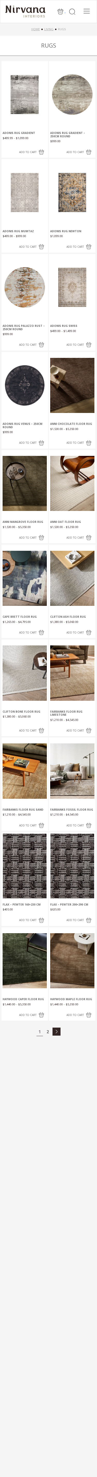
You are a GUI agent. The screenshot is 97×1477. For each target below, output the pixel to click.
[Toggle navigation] (87, 11)
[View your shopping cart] (60, 11)
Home (35, 29)
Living (49, 29)
